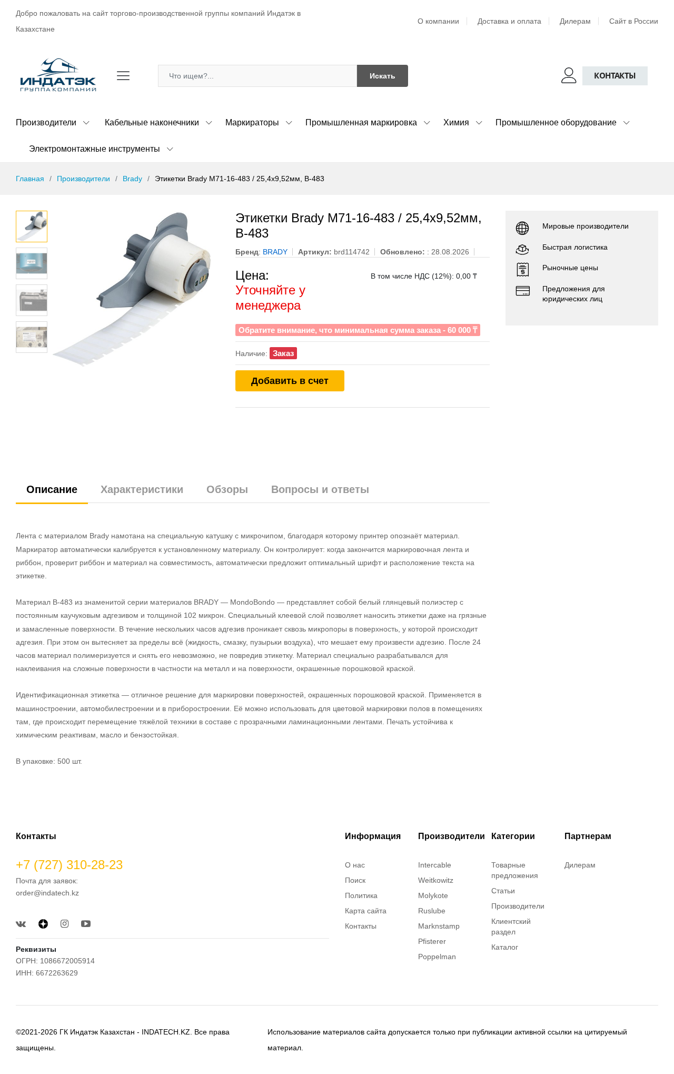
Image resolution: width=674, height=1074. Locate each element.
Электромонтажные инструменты (94, 148)
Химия (456, 122)
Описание (51, 489)
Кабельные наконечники (152, 122)
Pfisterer (432, 941)
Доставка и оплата (509, 21)
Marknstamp (439, 926)
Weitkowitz (435, 880)
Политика (361, 895)
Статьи (503, 890)
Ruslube (431, 911)
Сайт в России (633, 21)
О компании (438, 21)
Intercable (434, 865)
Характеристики (142, 489)
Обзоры (227, 489)
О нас (355, 865)
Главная (30, 178)
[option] (136, 290)
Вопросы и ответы (320, 489)
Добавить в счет (290, 381)
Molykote (433, 895)
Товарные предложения (514, 870)
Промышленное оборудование (556, 122)
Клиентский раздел (511, 926)
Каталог (504, 947)
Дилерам (575, 21)
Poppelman (437, 956)
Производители (46, 122)
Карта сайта (365, 911)
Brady (132, 178)
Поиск (355, 880)
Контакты (615, 75)
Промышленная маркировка (361, 122)
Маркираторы (252, 122)
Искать (382, 76)
